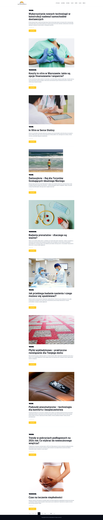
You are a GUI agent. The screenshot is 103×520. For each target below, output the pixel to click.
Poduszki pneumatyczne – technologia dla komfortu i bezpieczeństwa (50, 408)
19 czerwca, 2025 (31, 27)
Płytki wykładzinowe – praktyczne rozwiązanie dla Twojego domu (48, 351)
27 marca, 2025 (31, 505)
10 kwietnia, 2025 (31, 451)
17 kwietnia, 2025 (31, 419)
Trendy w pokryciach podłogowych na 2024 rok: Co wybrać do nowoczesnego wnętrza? (50, 440)
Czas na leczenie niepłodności (45, 497)
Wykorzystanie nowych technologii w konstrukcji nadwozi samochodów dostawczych (49, 16)
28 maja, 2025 (31, 84)
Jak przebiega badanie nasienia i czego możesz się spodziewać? (50, 294)
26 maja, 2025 (31, 138)
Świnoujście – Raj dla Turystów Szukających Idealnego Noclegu (47, 179)
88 (51, 513)
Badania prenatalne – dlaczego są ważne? (48, 236)
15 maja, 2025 (31, 247)
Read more (32, 30)
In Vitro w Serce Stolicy (42, 130)
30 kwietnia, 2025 (31, 304)
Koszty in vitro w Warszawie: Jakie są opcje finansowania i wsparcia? (49, 74)
